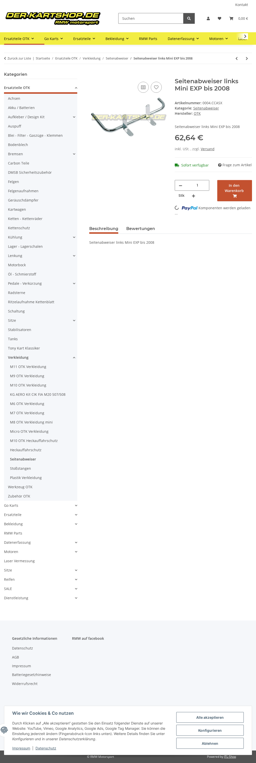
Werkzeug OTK (20, 486)
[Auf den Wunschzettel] (156, 87)
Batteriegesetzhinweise (31, 674)
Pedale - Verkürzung (25, 283)
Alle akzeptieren (210, 717)
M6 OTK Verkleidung (27, 403)
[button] (208, 18)
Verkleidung (18, 357)
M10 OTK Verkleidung (28, 385)
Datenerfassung (17, 542)
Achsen (14, 98)
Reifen (9, 579)
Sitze (12, 320)
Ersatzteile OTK (17, 87)
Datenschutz (46, 748)
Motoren (11, 551)
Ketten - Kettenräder (25, 218)
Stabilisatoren (19, 329)
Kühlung (15, 237)
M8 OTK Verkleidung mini (31, 422)
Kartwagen (17, 209)
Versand (207, 148)
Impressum (21, 748)
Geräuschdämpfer (23, 200)
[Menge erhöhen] (193, 195)
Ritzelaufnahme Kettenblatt (31, 302)
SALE (8, 588)
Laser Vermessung (19, 560)
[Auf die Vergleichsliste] (143, 87)
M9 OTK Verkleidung (27, 376)
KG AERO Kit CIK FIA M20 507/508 (38, 394)
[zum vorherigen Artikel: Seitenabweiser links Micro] (237, 58)
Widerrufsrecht (25, 683)
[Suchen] (189, 18)
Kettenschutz (19, 228)
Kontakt (241, 4)
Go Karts (11, 505)
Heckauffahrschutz (26, 450)
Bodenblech (18, 144)
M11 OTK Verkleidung (28, 366)
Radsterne (16, 292)
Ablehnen (210, 743)
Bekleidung (13, 524)
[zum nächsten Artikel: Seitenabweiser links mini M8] (247, 58)
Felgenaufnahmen (23, 190)
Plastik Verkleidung (26, 477)
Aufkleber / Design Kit (26, 116)
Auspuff (14, 126)
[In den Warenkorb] (93, 75)
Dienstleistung (16, 598)
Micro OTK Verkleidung (29, 431)
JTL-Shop (230, 756)
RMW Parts (13, 533)
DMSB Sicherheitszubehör (30, 172)
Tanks (13, 338)
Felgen (13, 181)
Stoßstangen (20, 468)
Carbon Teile (18, 163)
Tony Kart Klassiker (24, 348)
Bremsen (15, 154)
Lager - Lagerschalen (25, 246)
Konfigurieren (210, 730)
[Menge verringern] (180, 185)
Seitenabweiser (206, 108)
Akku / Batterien (21, 107)
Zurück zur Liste (19, 58)
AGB (15, 657)
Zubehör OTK (19, 496)
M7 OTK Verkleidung (27, 412)
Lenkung (15, 255)
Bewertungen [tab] (140, 228)
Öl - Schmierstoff (22, 274)
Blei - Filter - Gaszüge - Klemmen (35, 135)
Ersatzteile (13, 514)
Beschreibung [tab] (103, 228)
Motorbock (17, 264)
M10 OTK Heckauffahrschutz (34, 440)
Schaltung (16, 311)
